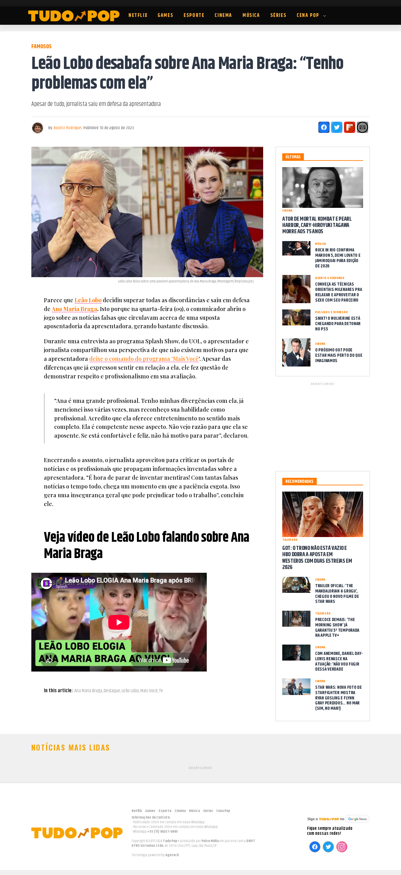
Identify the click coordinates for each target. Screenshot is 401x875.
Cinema (223, 15)
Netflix (137, 15)
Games (165, 15)
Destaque (112, 690)
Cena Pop (308, 15)
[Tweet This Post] (336, 127)
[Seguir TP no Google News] (338, 823)
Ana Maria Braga (74, 309)
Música (251, 15)
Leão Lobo (88, 300)
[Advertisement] (323, 426)
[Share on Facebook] (324, 127)
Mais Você (149, 690)
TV (161, 690)
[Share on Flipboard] (349, 127)
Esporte (194, 15)
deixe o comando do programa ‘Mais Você (144, 358)
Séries (278, 15)
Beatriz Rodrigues (68, 127)
